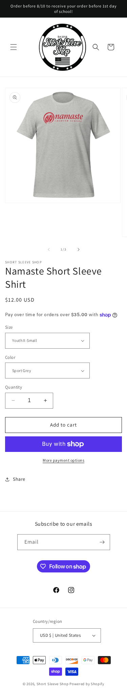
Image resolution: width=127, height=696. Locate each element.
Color (10, 357)
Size (9, 327)
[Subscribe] (102, 542)
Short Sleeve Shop (53, 683)
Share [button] (19, 479)
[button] (13, 47)
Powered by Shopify (86, 683)
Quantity (13, 387)
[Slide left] (48, 249)
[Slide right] (78, 249)
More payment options (63, 460)
